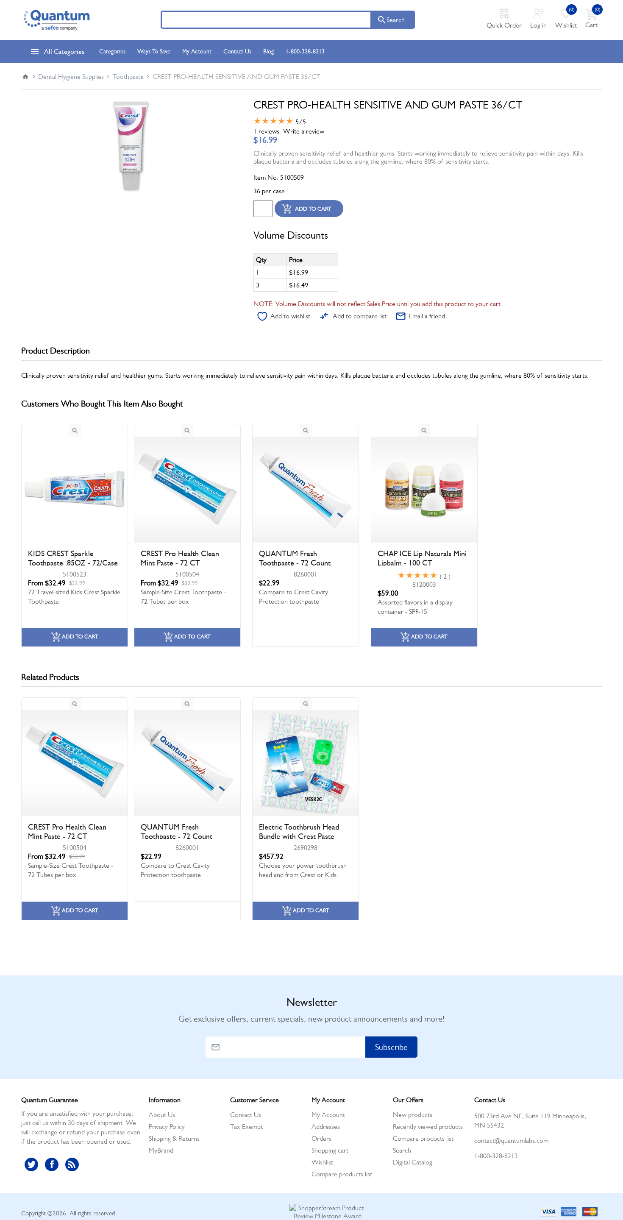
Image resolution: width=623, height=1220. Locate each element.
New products (412, 1115)
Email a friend (427, 316)
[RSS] (72, 1164)
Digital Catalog (412, 1162)
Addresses (326, 1127)
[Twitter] (31, 1164)
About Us (162, 1115)
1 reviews (266, 131)
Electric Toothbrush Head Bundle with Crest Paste (299, 831)
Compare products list (342, 1174)
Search (396, 20)
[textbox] (266, 20)
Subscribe (391, 1047)
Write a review (303, 131)
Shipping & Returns (174, 1138)
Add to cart (313, 209)
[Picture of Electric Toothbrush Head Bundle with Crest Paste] (306, 763)
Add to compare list (360, 316)
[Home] (25, 77)
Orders (321, 1138)
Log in (538, 25)
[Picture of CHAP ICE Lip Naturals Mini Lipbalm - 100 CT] (424, 490)
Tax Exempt (246, 1127)
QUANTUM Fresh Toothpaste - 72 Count (295, 558)
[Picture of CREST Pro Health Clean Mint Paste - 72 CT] (187, 490)
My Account (328, 1115)
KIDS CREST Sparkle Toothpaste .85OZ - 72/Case (73, 558)
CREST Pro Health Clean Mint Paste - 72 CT (180, 558)
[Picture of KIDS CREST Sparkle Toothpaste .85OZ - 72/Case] (75, 490)
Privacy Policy (167, 1127)
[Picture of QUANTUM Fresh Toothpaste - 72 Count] (306, 490)
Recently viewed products (428, 1127)
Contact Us (245, 1115)
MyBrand (161, 1150)
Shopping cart (330, 1150)
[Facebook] (51, 1164)
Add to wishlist (290, 316)
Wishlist (322, 1162)
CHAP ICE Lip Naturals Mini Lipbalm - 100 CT (422, 558)
